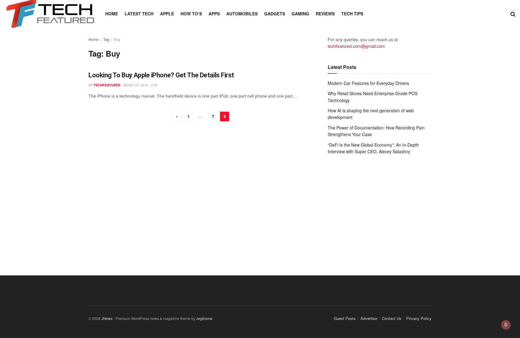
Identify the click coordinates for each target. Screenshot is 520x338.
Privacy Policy (419, 318)
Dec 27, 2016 (137, 84)
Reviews (325, 14)
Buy (117, 39)
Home (111, 14)
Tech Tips (352, 14)
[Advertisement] (380, 209)
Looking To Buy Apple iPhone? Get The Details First (161, 75)
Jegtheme (204, 318)
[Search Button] (512, 13)
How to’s (191, 14)
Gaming (300, 14)
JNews (107, 318)
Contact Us (391, 318)
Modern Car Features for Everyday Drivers (368, 83)
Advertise (369, 318)
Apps (214, 14)
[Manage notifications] (506, 325)
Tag (106, 39)
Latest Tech (139, 14)
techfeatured (107, 85)
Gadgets (274, 14)
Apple (167, 14)
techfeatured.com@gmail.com (356, 46)
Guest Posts (345, 318)
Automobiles (242, 14)
